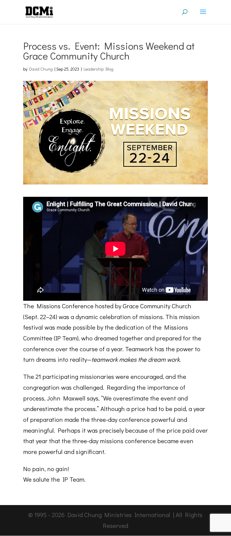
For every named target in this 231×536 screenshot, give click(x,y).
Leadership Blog (98, 69)
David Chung (41, 69)
